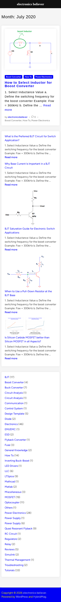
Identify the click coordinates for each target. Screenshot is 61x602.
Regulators (11, 538)
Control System (14, 408)
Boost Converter (13, 77)
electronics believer (34, 592)
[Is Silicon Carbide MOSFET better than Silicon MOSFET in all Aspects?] (25, 326)
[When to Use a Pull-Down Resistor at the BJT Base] (25, 271)
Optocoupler (12, 502)
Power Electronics (43, 77)
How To (28, 77)
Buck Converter (14, 387)
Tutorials (9, 570)
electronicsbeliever (17, 117)
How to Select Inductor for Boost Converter (28, 84)
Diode (8, 418)
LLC (7, 471)
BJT (7, 377)
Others (9, 507)
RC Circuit (11, 533)
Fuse (7, 445)
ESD (7, 434)
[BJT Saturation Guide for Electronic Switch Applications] (25, 208)
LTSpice (9, 476)
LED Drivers (11, 465)
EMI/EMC (10, 429)
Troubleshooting (14, 565)
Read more (11, 157)
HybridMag (39, 596)
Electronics (11, 424)
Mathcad (10, 481)
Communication (14, 403)
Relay (8, 544)
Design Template (14, 413)
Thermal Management (17, 559)
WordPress (22, 596)
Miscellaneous (13, 492)
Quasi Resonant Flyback (18, 528)
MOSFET (10, 497)
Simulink (10, 554)
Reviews (9, 549)
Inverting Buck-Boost (17, 460)
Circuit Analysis (14, 392)
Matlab (9, 486)
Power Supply (13, 518)
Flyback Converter (15, 439)
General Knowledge (16, 450)
